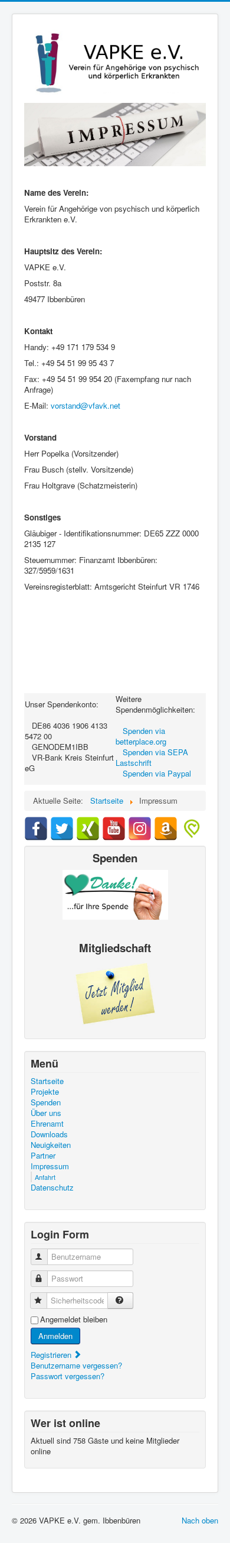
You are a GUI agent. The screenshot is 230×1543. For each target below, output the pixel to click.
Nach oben (200, 1520)
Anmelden (55, 1335)
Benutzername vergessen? (76, 1365)
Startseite (47, 1081)
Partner (43, 1155)
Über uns (46, 1113)
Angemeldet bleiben (73, 1319)
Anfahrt (45, 1177)
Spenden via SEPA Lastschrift (152, 757)
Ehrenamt (47, 1123)
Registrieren (52, 1354)
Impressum (50, 1166)
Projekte (45, 1091)
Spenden (46, 1102)
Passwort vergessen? (67, 1376)
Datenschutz (52, 1187)
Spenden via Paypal (157, 773)
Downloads (49, 1134)
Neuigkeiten (51, 1145)
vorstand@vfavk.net (85, 405)
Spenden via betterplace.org (141, 736)
